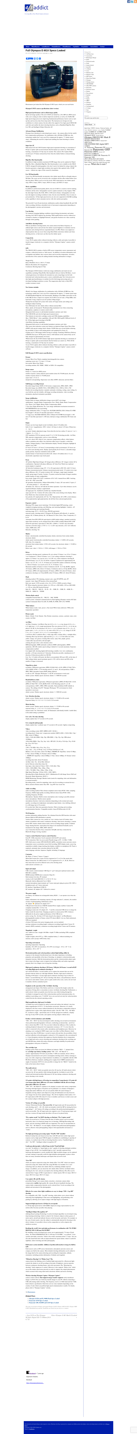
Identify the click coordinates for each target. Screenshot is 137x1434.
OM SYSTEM (89, 84)
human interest (90, 65)
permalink (39, 1308)
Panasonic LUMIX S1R (92, 155)
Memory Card (89, 72)
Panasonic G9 (100, 147)
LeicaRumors (45, 46)
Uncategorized (90, 106)
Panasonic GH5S (91, 151)
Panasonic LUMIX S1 (91, 153)
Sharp (87, 97)
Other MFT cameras (91, 85)
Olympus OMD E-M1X (92, 140)
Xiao (87, 110)
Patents (88, 91)
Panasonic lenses (90, 89)
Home (27, 46)
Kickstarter (95, 130)
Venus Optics (87, 164)
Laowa (99, 130)
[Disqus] (51, 1345)
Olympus (40, 1306)
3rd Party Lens (90, 54)
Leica (87, 71)
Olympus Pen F (103, 140)
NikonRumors (36, 46)
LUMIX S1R (101, 132)
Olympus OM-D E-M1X (63, 1306)
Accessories (89, 56)
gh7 (111, 128)
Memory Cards (90, 74)
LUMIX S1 (92, 132)
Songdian (88, 104)
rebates (108, 160)
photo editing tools (88, 160)
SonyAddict (84, 46)
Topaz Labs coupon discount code (101, 162)
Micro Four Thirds (91, 78)
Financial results (90, 61)
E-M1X (93, 128)
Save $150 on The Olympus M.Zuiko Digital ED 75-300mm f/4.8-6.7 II (38, 1317)
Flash (87, 63)
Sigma (87, 99)
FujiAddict (76, 46)
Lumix (86, 132)
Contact (102, 46)
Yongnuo (88, 112)
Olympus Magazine (100, 135)
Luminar (107, 130)
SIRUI (87, 100)
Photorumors (31, 1292)
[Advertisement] (68, 29)
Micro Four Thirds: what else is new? (94, 133)
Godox (85, 130)
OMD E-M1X (88, 142)
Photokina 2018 (102, 160)
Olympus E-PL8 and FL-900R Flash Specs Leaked (44, 1298)
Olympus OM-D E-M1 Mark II (97, 137)
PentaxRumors (56, 46)
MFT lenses (89, 76)
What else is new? (99, 164)
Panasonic (88, 87)
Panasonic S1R (89, 157)
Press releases (89, 93)
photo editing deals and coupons (94, 159)
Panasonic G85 (88, 150)
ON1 (85, 147)
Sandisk (88, 95)
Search (86, 116)
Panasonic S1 (105, 155)
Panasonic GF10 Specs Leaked (38, 1301)
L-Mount (88, 69)
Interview (90, 130)
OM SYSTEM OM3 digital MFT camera (96, 145)
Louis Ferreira (31, 53)
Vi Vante (88, 108)
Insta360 (88, 67)
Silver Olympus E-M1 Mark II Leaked (64, 1316)
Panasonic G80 (109, 147)
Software (88, 102)
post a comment (64, 1308)
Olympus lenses (90, 82)
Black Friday (87, 128)
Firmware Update (104, 128)
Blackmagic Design (91, 57)
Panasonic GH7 (102, 152)
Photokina (95, 160)
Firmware (98, 128)
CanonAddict (94, 46)
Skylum (90, 162)
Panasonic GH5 (101, 149)
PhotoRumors (67, 46)
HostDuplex (31, 1429)
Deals (87, 59)
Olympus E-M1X (53, 1306)
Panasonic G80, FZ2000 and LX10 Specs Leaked (44, 1303)
